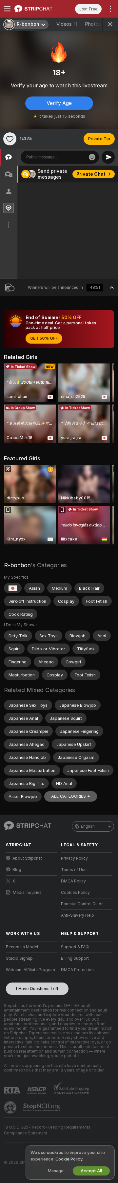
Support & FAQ (75, 947)
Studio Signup (19, 958)
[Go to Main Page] (36, 9)
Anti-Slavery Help (77, 915)
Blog (16, 869)
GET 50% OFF (44, 338)
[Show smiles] (92, 157)
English (88, 826)
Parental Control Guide (82, 904)
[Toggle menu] (7, 9)
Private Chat (91, 174)
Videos (66, 24)
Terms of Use (74, 869)
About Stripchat (27, 858)
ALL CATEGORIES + (70, 796)
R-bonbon (17, 565)
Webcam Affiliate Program (30, 970)
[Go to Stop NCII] (42, 1107)
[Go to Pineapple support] (11, 1107)
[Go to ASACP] (37, 1090)
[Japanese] (13, 588)
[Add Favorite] (9, 138)
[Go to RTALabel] (13, 1091)
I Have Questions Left (37, 988)
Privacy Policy (74, 858)
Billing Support (75, 958)
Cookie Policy (68, 1159)
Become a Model (22, 947)
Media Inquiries (27, 892)
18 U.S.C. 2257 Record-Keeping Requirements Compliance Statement (47, 1130)
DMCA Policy (73, 881)
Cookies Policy (75, 892)
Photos (98, 24)
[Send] (108, 157)
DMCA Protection (77, 970)
